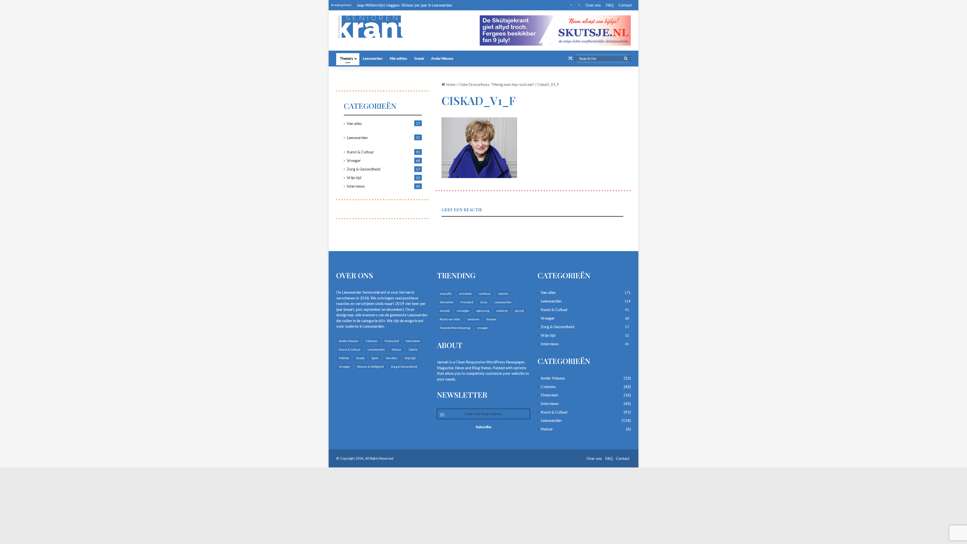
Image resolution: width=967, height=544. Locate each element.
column (503, 293)
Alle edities (398, 58)
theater (492, 319)
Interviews (356, 186)
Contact (625, 5)
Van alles (354, 123)
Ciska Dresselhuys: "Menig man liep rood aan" (496, 84)
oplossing (482, 311)
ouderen (502, 311)
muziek (445, 311)
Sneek (419, 58)
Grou (483, 302)
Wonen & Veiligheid (370, 366)
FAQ (609, 5)
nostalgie (463, 311)
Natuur (396, 349)
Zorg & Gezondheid (363, 168)
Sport (374, 358)
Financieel (392, 341)
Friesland (466, 302)
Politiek (344, 358)
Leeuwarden (373, 58)
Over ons (593, 5)
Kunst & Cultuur (360, 151)
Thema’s (346, 58)
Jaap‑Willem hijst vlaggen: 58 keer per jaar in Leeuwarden (404, 5)
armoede (465, 293)
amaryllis (446, 293)
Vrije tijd (354, 177)
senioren (473, 319)
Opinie (413, 349)
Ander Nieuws (442, 58)
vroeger (482, 328)
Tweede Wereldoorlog (455, 328)
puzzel (519, 311)
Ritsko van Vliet (450, 319)
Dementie (446, 302)
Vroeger (354, 160)
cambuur (485, 293)
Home (450, 84)
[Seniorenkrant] (373, 26)
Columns (371, 341)
